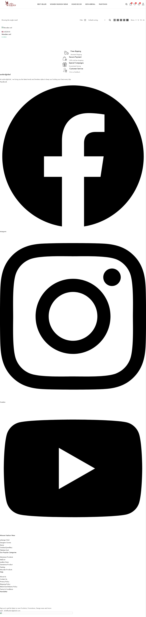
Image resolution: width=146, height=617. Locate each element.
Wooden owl (6, 34)
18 (141, 20)
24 (143, 20)
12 (138, 20)
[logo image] (10, 4)
